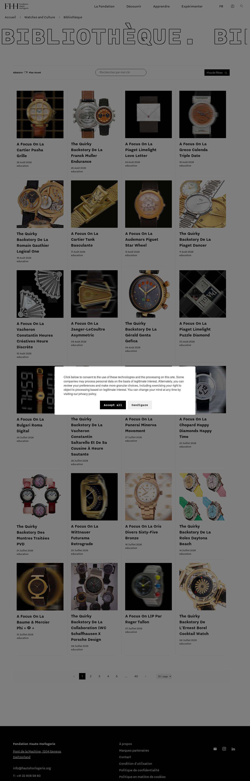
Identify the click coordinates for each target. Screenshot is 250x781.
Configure (140, 405)
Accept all (113, 405)
